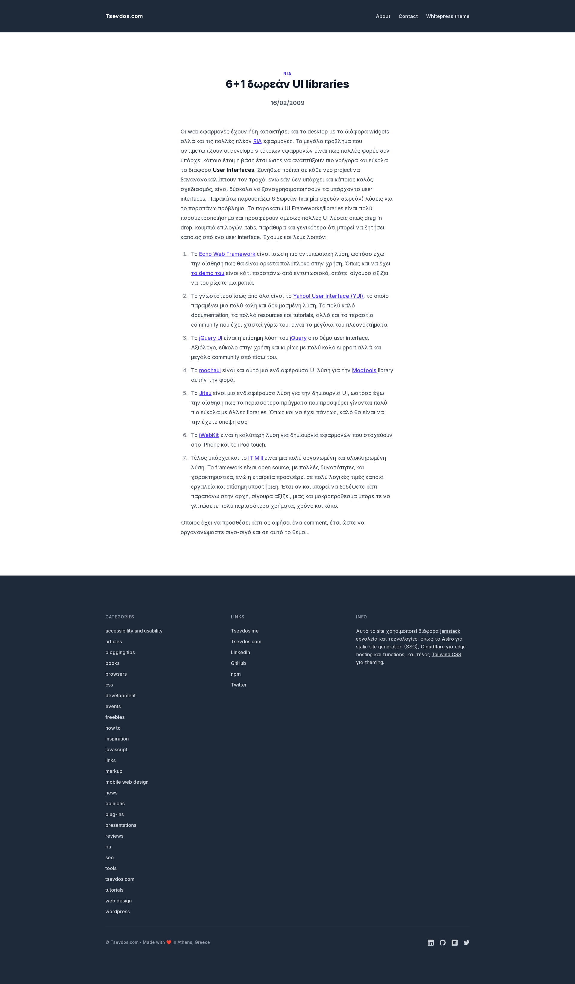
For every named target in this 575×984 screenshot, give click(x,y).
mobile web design (127, 782)
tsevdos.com (119, 879)
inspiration (117, 739)
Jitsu (205, 393)
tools (110, 868)
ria (108, 847)
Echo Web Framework (227, 254)
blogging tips (120, 652)
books (112, 663)
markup (113, 771)
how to (113, 728)
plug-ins (114, 814)
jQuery (298, 338)
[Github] (443, 942)
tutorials (114, 890)
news (111, 793)
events (113, 706)
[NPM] (455, 942)
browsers (116, 674)
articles (113, 642)
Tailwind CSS (446, 654)
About (383, 16)
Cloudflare (433, 647)
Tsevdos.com (124, 16)
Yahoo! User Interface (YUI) (328, 296)
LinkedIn (240, 652)
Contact (409, 16)
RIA (257, 141)
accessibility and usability (134, 631)
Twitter (239, 685)
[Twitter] (467, 942)
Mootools (364, 370)
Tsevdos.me (245, 631)
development (120, 695)
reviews (114, 836)
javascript (116, 749)
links (110, 760)
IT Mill (255, 458)
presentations (120, 825)
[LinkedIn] (431, 942)
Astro (448, 639)
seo (109, 857)
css (109, 685)
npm (236, 674)
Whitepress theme (448, 16)
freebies (115, 717)
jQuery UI (210, 338)
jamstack (450, 631)
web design (118, 901)
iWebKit (209, 435)
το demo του (207, 273)
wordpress (117, 911)
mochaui (210, 370)
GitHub (238, 663)
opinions (115, 803)
